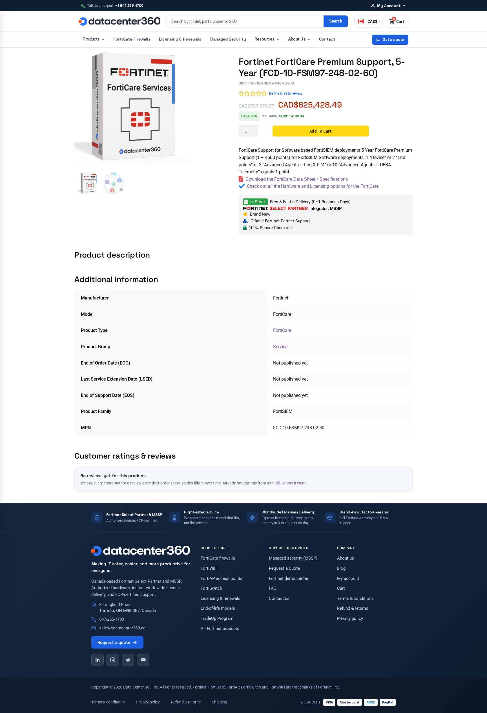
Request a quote (114, 642)
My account (348, 578)
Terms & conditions (355, 598)
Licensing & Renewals (180, 39)
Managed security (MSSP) (293, 558)
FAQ (272, 588)
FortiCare (282, 330)
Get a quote (393, 39)
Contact (327, 39)
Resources (264, 39)
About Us (297, 39)
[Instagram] (113, 660)
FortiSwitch (211, 588)
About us (345, 558)
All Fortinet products (220, 628)
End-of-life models (218, 608)
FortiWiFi (209, 568)
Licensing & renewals (220, 598)
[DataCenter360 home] (119, 21)
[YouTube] (143, 660)
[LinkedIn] (97, 660)
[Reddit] (128, 660)
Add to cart (320, 131)
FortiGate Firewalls (131, 39)
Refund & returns (352, 608)
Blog (341, 568)
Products (91, 39)
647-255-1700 (111, 619)
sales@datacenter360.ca (122, 628)
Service (280, 346)
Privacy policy (350, 618)
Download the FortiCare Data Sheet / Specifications (296, 179)
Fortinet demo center (288, 578)
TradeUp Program (217, 618)
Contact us (279, 598)
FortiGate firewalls (218, 558)
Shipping (219, 702)
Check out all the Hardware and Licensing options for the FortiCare (312, 186)
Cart (341, 588)
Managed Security (228, 39)
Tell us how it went (290, 483)
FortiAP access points (221, 578)
